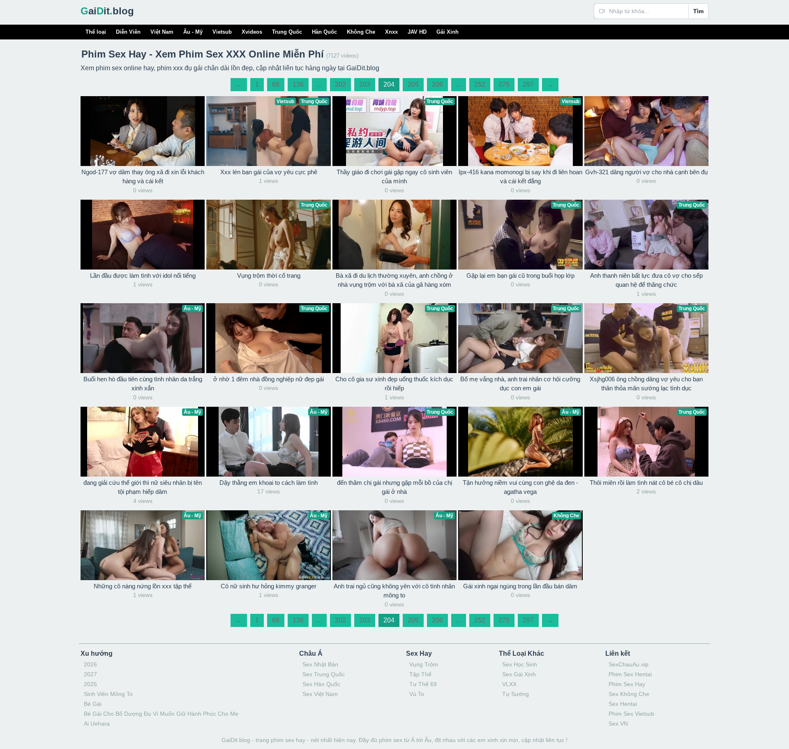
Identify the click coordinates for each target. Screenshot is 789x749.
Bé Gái (93, 704)
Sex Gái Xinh (519, 674)
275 (504, 84)
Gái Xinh (447, 32)
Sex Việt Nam (320, 694)
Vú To (416, 694)
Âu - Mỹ (193, 32)
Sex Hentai (623, 704)
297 (528, 84)
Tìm (698, 11)
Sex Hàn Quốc (321, 684)
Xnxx (391, 32)
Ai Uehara (97, 723)
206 (437, 84)
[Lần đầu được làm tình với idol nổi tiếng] (143, 235)
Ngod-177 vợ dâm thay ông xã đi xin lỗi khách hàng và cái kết (142, 176)
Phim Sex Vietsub (631, 713)
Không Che (361, 32)
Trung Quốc (287, 32)
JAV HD (417, 32)
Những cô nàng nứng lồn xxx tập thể (142, 586)
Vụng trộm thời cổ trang (268, 275)
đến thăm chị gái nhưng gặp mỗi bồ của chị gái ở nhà (394, 487)
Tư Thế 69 (423, 684)
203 (364, 84)
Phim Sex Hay (627, 684)
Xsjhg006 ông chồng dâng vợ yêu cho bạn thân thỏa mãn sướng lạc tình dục (646, 384)
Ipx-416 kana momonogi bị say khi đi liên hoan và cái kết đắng (520, 176)
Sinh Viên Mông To (108, 694)
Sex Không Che (629, 694)
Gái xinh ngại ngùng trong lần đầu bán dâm (520, 586)
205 (413, 84)
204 (388, 84)
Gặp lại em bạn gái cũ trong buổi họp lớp (520, 275)
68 (275, 84)
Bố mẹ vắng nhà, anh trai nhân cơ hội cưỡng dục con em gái (520, 384)
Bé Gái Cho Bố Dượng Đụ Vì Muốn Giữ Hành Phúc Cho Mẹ (161, 713)
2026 (90, 664)
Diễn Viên (128, 32)
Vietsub (222, 32)
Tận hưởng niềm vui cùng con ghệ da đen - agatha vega (520, 487)
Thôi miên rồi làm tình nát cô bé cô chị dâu (646, 482)
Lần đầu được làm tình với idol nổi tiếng (143, 275)
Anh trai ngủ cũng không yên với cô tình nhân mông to (394, 591)
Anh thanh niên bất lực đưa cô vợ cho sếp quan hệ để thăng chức (646, 280)
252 (479, 84)
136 (298, 84)
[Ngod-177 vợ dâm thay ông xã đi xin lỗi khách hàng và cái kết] (143, 131)
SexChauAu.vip (628, 664)
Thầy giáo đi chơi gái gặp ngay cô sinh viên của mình (394, 176)
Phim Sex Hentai (630, 674)
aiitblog (107, 10)
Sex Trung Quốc (323, 674)
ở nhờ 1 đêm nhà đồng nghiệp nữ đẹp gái (268, 379)
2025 (90, 684)
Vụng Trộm (423, 664)
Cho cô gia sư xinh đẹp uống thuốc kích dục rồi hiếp (394, 384)
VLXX (509, 684)
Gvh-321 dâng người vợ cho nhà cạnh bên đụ (646, 171)
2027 (90, 674)
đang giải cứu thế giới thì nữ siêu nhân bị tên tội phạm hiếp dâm (142, 487)
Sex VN (618, 723)
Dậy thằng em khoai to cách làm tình (268, 482)
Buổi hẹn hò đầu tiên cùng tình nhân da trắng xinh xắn (142, 384)
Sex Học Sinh (519, 664)
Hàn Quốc (324, 32)
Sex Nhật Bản (320, 664)
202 (340, 84)
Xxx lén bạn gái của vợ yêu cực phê (268, 171)
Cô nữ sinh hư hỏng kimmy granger (268, 586)
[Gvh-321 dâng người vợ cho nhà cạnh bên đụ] (646, 131)
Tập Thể (420, 674)
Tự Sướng (515, 694)
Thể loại (95, 32)
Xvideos (252, 32)
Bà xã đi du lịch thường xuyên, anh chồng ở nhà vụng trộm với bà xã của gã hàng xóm (394, 280)
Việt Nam (161, 32)
